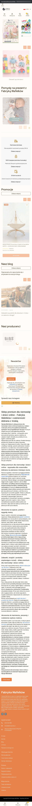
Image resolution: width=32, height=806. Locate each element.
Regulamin (13, 384)
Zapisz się (11, 379)
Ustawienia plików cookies (8, 777)
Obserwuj (17, 403)
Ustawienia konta (5, 787)
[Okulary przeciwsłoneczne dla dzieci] (26, 39)
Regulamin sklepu (6, 771)
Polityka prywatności (6, 774)
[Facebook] (5, 714)
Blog (2, 742)
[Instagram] (2, 714)
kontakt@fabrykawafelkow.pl (9, 2)
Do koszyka (16, 255)
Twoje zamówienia (6, 784)
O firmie (3, 745)
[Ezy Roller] (10, 31)
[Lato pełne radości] (26, 26)
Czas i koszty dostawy (7, 758)
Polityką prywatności (17, 390)
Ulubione (3, 790)
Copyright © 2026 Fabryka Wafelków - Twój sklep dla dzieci (16, 798)
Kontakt (3, 739)
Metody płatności (5, 755)
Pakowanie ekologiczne (7, 748)
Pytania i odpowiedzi (6, 768)
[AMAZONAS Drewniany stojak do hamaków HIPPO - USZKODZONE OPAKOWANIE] (16, 222)
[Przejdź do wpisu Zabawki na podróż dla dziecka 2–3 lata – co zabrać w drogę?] (16, 295)
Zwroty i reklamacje (6, 761)
